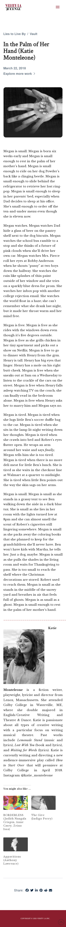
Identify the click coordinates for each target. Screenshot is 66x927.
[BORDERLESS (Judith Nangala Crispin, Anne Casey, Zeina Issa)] (15, 803)
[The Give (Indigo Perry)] (43, 803)
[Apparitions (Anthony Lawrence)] (15, 844)
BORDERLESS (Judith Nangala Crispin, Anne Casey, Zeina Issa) (14, 822)
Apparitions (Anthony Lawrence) (12, 860)
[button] (58, 7)
